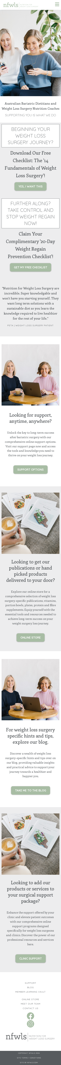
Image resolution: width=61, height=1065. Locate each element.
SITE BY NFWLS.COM (29, 1063)
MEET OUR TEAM (30, 1003)
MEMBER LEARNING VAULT (30, 991)
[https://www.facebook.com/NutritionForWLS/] (30, 1015)
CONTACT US (30, 1008)
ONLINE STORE (30, 999)
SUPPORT (30, 983)
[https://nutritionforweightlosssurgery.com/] (30, 1036)
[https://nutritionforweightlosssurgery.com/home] (21, 4)
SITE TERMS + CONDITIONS (29, 1058)
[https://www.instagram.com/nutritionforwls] (30, 1023)
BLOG (30, 987)
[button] (57, 5)
